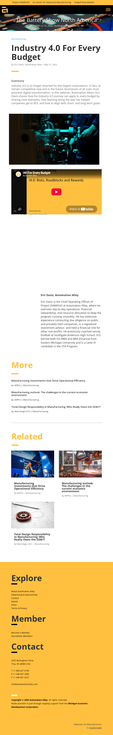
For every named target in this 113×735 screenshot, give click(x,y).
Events (14, 601)
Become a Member (20, 632)
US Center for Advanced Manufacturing (51, 2)
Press (14, 604)
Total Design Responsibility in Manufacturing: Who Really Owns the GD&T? (56, 406)
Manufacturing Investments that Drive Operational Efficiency (48, 380)
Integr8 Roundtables (84, 2)
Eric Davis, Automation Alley (28, 64)
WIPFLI (17, 385)
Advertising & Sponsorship (24, 594)
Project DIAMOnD (20, 2)
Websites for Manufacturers (88, 724)
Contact (15, 598)
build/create (96, 727)
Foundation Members (22, 636)
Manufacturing (18, 39)
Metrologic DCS (22, 411)
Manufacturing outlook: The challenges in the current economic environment (49, 394)
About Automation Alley (23, 591)
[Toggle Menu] (108, 9)
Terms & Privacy (19, 608)
